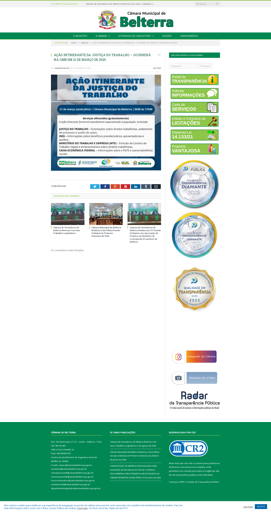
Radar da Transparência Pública (204, 481)
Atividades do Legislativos (134, 35)
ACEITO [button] (261, 506)
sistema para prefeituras (207, 463)
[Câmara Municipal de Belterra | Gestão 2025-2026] (136, 19)
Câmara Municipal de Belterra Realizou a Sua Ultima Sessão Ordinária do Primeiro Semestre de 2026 (122, 4)
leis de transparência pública (183, 474)
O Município (80, 35)
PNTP (182, 481)
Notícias (157, 68)
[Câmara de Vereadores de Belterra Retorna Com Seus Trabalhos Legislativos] (68, 214)
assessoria (190, 467)
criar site (188, 463)
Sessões (167, 35)
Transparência (189, 35)
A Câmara (101, 35)
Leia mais (82, 508)
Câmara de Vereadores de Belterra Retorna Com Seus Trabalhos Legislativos (66, 230)
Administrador (62, 68)
